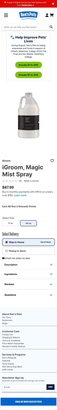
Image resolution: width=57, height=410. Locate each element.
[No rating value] (10, 181)
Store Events (8, 364)
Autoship (6, 360)
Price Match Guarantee (13, 343)
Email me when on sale (17, 258)
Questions (10, 294)
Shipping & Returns (11, 337)
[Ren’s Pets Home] (28, 15)
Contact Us (7, 334)
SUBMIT (50, 387)
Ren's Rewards (9, 358)
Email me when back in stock (28, 401)
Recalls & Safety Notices (13, 346)
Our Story (6, 317)
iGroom (6, 160)
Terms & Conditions (11, 340)
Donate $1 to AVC (28, 74)
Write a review (31, 181)
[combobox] (28, 27)
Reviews (9, 284)
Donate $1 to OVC (28, 64)
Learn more (20, 195)
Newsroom (7, 320)
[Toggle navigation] (6, 15)
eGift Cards (7, 369)
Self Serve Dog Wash (12, 366)
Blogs (4, 323)
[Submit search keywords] (51, 27)
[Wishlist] (52, 161)
